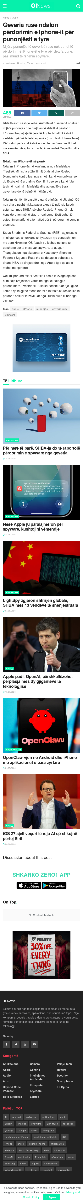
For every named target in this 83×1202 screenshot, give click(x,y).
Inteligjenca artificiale (17, 1136)
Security (62, 1075)
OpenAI (9, 1156)
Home (6, 17)
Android (16, 1117)
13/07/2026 (10, 692)
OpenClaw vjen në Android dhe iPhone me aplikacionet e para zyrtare (40, 760)
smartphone (51, 1163)
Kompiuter (37, 1085)
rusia (71, 1156)
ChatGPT (36, 1123)
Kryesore (12, 440)
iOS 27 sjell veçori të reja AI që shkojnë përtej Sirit (40, 836)
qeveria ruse (60, 308)
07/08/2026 (10, 610)
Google (22, 1130)
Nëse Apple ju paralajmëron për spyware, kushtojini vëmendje (33, 527)
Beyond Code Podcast (12, 1089)
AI (6, 1117)
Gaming (35, 1070)
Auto (6, 1081)
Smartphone (65, 1081)
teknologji (47, 1170)
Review (61, 1070)
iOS (65, 1136)
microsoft (59, 1150)
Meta (46, 1150)
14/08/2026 (10, 458)
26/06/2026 (10, 844)
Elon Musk (52, 1123)
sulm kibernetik (13, 1170)
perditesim (24, 1156)
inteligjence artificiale (45, 1136)
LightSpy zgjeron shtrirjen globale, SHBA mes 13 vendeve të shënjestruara (40, 603)
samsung (10, 1163)
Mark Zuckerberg (29, 1150)
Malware (9, 1150)
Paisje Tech (64, 1064)
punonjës (42, 308)
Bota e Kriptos (12, 1097)
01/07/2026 (10, 768)
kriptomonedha (37, 1143)
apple (15, 308)
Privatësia (40, 1156)
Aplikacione (14, 749)
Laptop (34, 1097)
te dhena (32, 1170)
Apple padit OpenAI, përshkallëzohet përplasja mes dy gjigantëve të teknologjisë (38, 681)
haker (34, 1130)
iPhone (27, 308)
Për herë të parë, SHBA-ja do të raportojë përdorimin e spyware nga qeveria (41, 451)
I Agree (51, 1197)
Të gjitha (63, 1087)
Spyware (10, 314)
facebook (68, 1123)
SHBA (23, 1163)
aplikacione (48, 1117)
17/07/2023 (9, 63)
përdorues (57, 1156)
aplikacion (31, 1117)
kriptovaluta (57, 1143)
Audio (7, 1075)
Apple (15, 17)
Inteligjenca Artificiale (37, 1077)
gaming (9, 1130)
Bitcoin (8, 1123)
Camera (35, 1064)
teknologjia (64, 1170)
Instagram (48, 1130)
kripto (21, 1143)
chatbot (22, 1123)
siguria (35, 1163)
